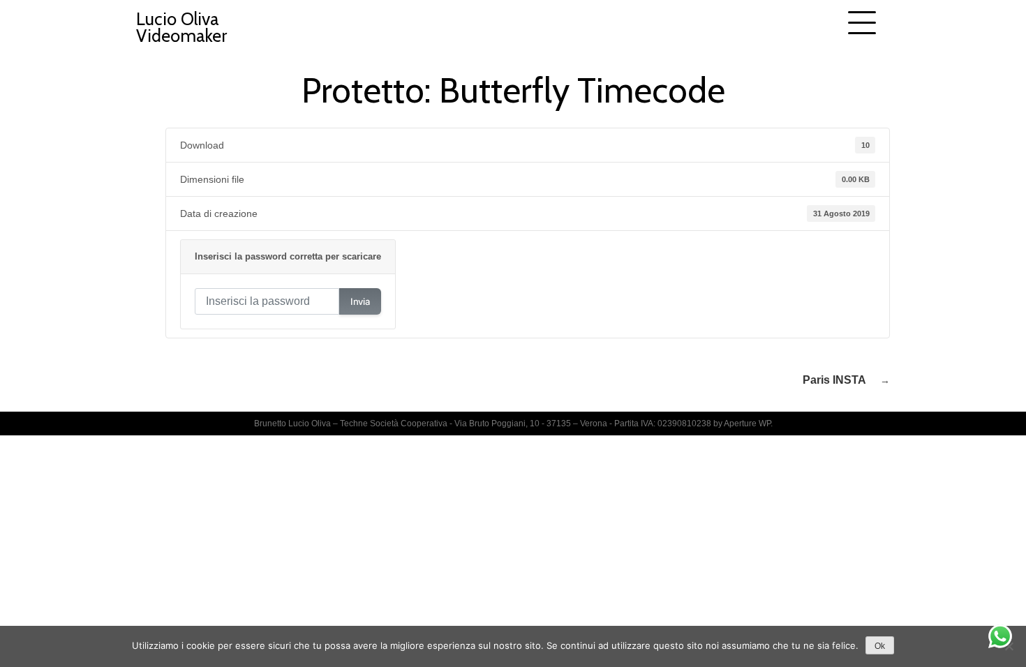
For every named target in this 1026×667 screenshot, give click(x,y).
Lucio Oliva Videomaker (181, 27)
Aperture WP (747, 423)
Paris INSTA (834, 380)
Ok (880, 646)
